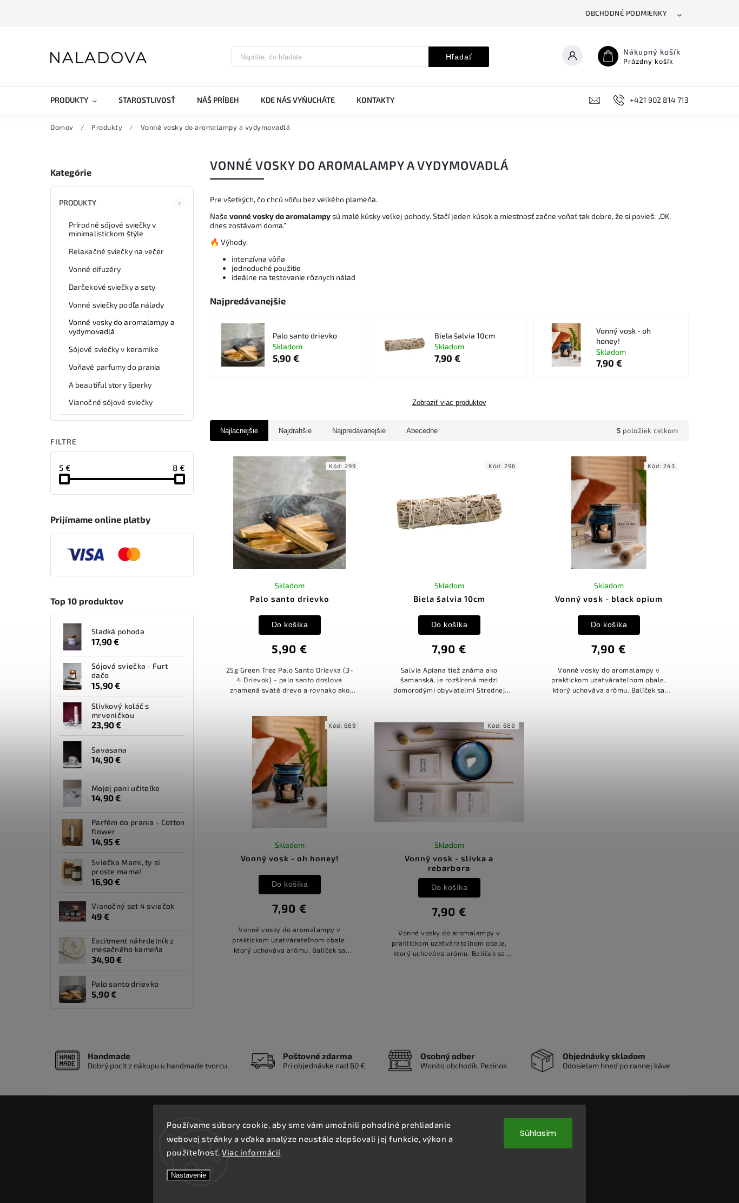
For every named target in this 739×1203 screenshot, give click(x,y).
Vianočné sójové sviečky (111, 402)
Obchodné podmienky (626, 13)
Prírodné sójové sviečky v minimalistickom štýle (112, 229)
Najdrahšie (295, 431)
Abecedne (422, 431)
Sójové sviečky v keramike (114, 349)
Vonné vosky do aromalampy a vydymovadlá (122, 326)
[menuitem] (79, 100)
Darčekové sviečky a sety (112, 286)
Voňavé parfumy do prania (114, 366)
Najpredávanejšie (359, 431)
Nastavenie (188, 1175)
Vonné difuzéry (95, 269)
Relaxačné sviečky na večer (116, 251)
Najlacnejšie (239, 431)
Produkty (77, 202)
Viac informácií (251, 1152)
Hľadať (459, 56)
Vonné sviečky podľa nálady (116, 304)
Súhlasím (538, 1133)
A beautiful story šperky (110, 384)
